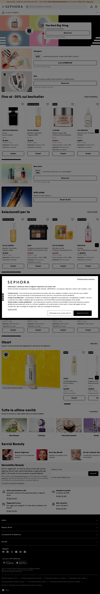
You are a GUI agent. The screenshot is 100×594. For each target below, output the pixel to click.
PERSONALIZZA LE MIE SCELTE (60, 313)
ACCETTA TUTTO (82, 313)
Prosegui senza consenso (86, 279)
